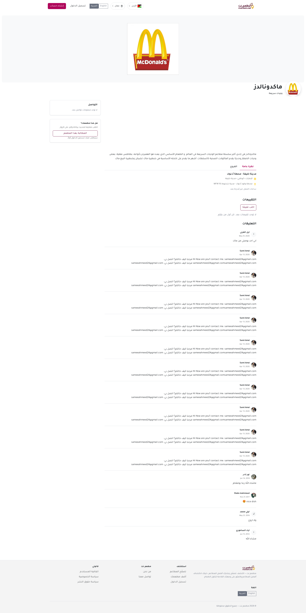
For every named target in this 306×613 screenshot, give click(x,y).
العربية (94, 6)
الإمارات (248, 179)
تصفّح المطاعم (178, 572)
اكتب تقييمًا (248, 207)
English (103, 6)
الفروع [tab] (233, 166)
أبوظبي (240, 179)
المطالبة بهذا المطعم (75, 133)
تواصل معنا (145, 577)
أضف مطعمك (178, 577)
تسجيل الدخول (78, 6)
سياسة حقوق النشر (88, 582)
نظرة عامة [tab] (248, 166)
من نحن (147, 572)
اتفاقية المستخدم (89, 572)
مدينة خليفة (230, 179)
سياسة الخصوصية (88, 577)
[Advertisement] (180, 126)
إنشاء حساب (57, 6)
